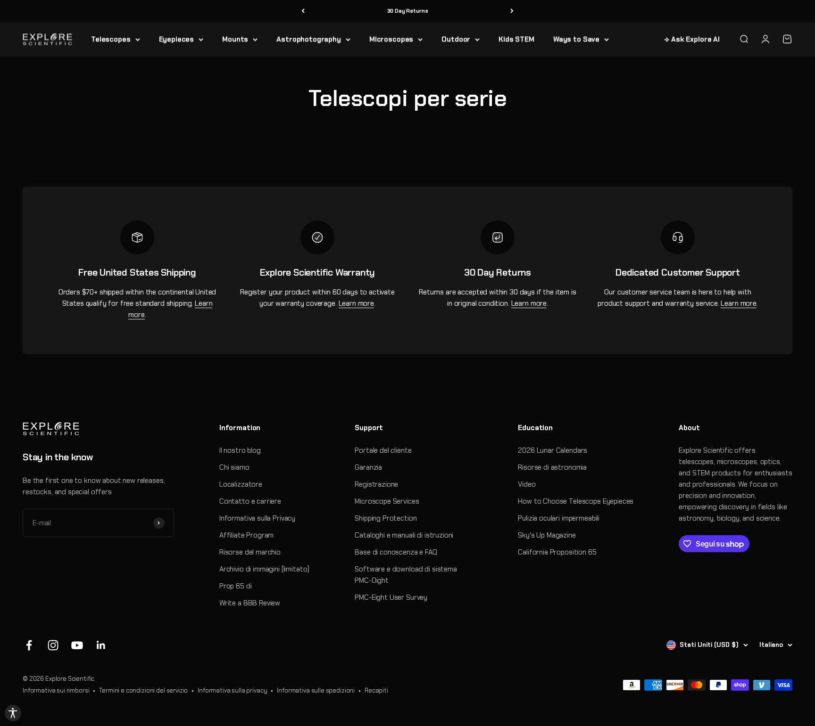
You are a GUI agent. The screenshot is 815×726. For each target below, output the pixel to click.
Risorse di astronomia (552, 467)
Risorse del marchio (250, 552)
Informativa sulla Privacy (257, 518)
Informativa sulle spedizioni (316, 690)
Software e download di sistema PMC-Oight (406, 574)
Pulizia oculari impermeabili (558, 518)
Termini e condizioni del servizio (143, 690)
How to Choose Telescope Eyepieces (575, 501)
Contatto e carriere (250, 501)
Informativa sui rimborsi (56, 690)
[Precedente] (303, 11)
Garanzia (368, 467)
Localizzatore (240, 484)
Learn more (356, 303)
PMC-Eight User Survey (391, 597)
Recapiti (376, 690)
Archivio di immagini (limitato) (264, 569)
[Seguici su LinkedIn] (101, 645)
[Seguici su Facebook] (29, 645)
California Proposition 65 (557, 552)
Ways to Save (576, 39)
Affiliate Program (246, 535)
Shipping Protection (385, 518)
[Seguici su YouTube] (77, 645)
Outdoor (455, 39)
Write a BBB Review (249, 603)
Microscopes (391, 39)
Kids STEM (516, 39)
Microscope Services (387, 501)
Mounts (235, 39)
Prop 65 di (235, 586)
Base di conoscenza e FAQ (396, 552)
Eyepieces (176, 39)
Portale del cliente (383, 450)
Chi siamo (234, 467)
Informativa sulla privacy (232, 690)
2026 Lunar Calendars (552, 450)
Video (526, 484)
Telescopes (111, 39)
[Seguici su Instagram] (53, 645)
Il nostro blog (240, 450)
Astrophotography (308, 39)
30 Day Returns (407, 11)
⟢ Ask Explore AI (692, 39)
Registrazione (376, 484)
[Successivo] (512, 11)
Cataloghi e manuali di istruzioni (404, 535)
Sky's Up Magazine (546, 535)
